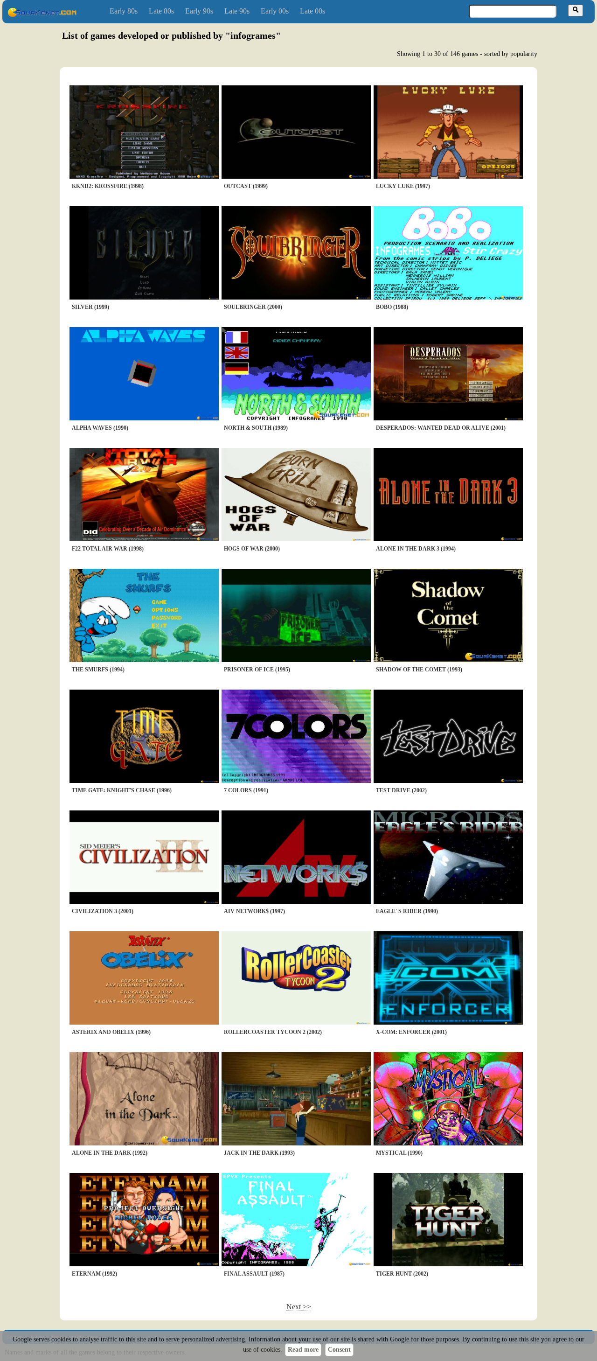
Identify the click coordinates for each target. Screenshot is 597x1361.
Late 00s (312, 11)
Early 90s (199, 11)
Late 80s (161, 11)
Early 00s (275, 11)
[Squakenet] (42, 15)
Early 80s (124, 11)
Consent (339, 1349)
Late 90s (237, 11)
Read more (303, 1349)
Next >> (298, 1307)
